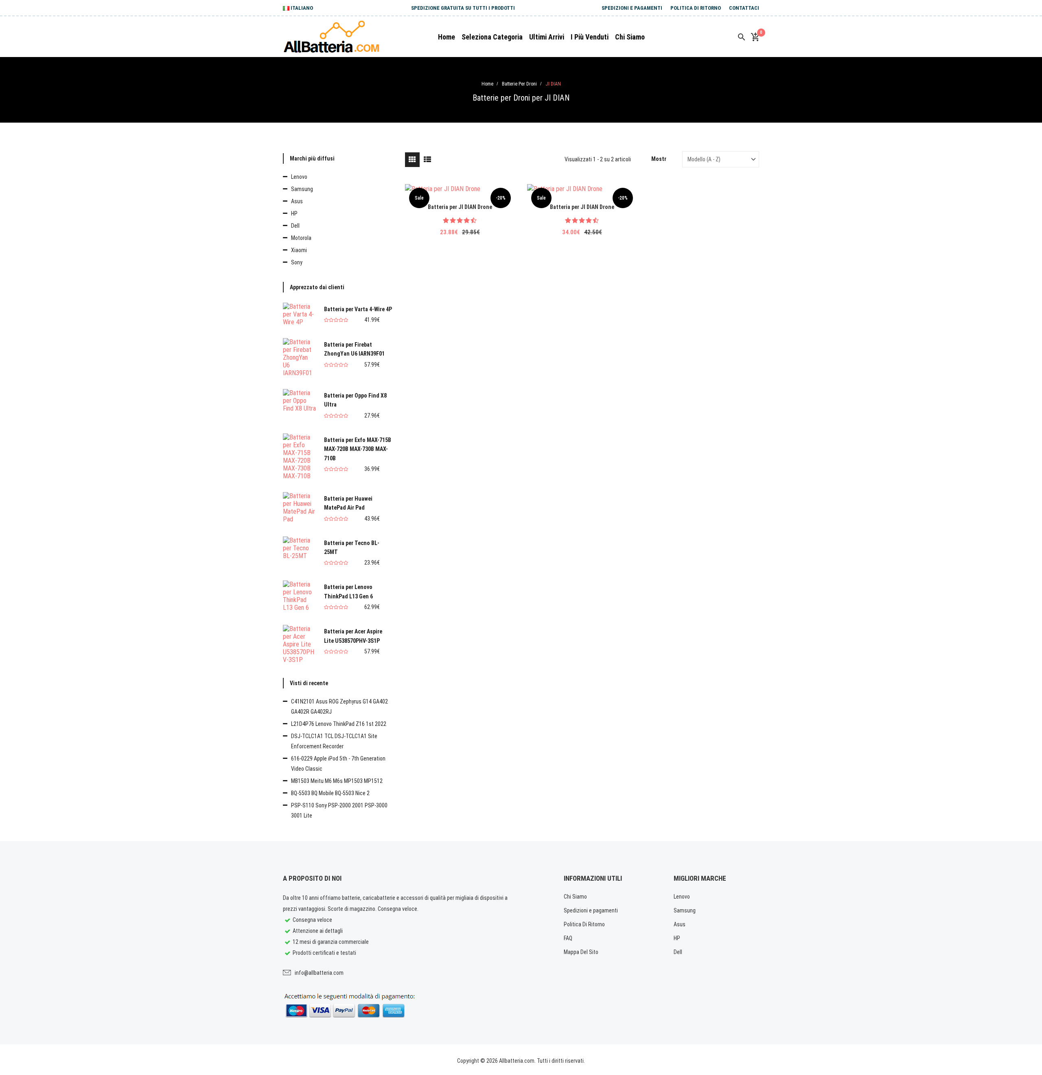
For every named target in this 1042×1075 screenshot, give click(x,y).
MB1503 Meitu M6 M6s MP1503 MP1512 (337, 781)
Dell (295, 225)
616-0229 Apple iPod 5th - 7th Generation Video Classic (338, 763)
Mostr (658, 159)
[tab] (412, 159)
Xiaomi (299, 250)
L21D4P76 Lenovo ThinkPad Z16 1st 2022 (338, 724)
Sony (296, 262)
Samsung (302, 189)
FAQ (568, 938)
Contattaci (744, 8)
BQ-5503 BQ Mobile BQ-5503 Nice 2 (330, 793)
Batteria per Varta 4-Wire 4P (358, 309)
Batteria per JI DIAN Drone (460, 207)
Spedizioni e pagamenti (632, 8)
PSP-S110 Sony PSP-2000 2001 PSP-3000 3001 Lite (339, 810)
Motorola (301, 238)
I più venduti (590, 37)
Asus (297, 201)
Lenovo (299, 177)
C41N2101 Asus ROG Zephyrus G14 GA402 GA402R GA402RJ (339, 706)
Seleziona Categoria (492, 37)
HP (294, 213)
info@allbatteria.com (319, 972)
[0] (755, 37)
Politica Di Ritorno (695, 8)
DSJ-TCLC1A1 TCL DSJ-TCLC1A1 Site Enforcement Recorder (334, 741)
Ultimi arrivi (546, 37)
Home (446, 37)
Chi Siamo (575, 896)
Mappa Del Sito (581, 952)
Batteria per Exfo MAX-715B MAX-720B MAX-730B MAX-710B (357, 449)
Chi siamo (630, 37)
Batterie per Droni (519, 84)
